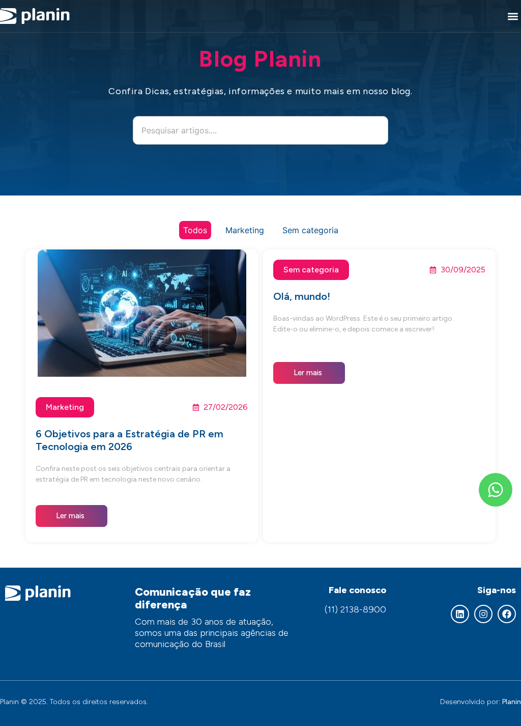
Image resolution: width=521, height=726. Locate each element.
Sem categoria (310, 230)
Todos (195, 230)
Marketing (244, 230)
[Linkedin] (460, 614)
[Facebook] (507, 614)
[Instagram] (483, 614)
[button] (512, 16)
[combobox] (260, 130)
